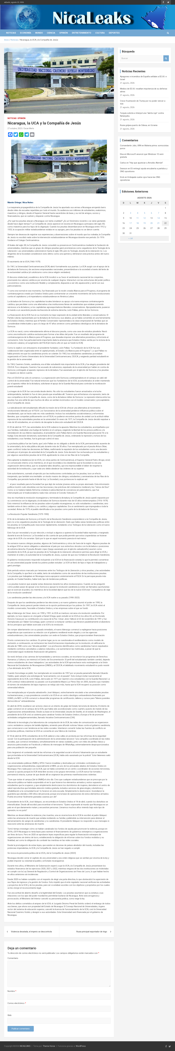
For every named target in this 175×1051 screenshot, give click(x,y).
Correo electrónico (17, 1003)
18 (137, 223)
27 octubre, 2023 (15, 128)
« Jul (131, 238)
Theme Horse (49, 1046)
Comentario (13, 958)
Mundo (39, 33)
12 (144, 218)
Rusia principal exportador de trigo (91, 931)
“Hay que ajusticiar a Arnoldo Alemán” (146, 163)
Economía (25, 33)
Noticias (11, 33)
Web (9, 1015)
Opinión (63, 33)
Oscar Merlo (29, 128)
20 (151, 223)
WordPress (81, 1046)
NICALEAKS (25, 1046)
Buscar (166, 58)
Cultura (100, 33)
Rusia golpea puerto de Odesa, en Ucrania (138, 125)
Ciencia (51, 33)
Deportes (114, 33)
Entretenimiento (81, 33)
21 (158, 223)
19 (144, 223)
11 (137, 218)
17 (130, 223)
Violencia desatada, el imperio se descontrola (31, 931)
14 (158, 218)
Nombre (12, 991)
